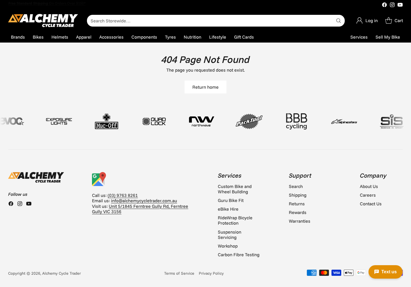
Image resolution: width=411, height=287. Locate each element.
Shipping (297, 195)
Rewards (297, 212)
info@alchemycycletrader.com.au (144, 200)
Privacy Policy (211, 273)
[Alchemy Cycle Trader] (43, 20)
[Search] (338, 21)
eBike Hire (228, 209)
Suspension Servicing (229, 234)
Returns (297, 203)
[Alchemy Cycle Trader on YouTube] (400, 5)
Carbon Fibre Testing (238, 254)
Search (296, 186)
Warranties (299, 221)
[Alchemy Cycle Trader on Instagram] (392, 5)
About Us (369, 186)
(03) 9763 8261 (123, 195)
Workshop (228, 246)
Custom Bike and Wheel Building (235, 189)
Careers (368, 195)
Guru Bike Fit (231, 200)
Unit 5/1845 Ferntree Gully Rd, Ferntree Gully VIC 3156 (140, 208)
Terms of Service (179, 273)
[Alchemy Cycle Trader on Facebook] (384, 5)
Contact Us (371, 203)
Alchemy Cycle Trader (61, 273)
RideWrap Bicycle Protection (235, 220)
